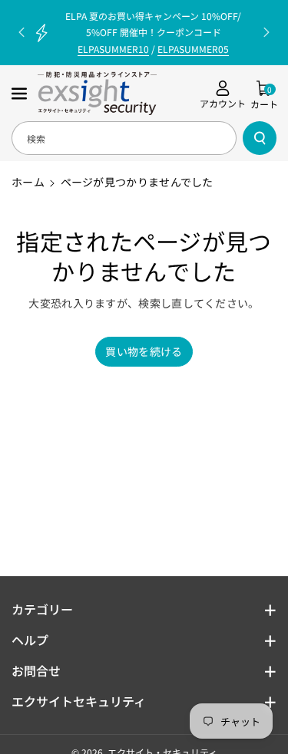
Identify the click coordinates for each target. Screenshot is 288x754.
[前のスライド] (21, 32)
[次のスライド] (266, 32)
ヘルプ (30, 640)
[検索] (259, 138)
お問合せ (36, 670)
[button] (21, 93)
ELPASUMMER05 (193, 48)
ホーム (28, 181)
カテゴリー (42, 609)
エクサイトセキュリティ (79, 701)
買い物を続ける (143, 351)
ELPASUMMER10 (113, 48)
